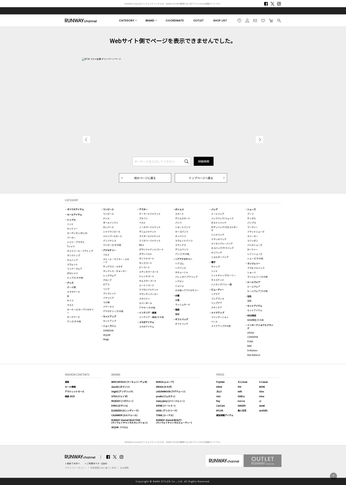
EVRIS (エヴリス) (119, 405)
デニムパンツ (181, 249)
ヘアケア (215, 293)
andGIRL (263, 410)
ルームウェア (253, 281)
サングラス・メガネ (113, 266)
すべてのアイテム (75, 209)
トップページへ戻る (201, 178)
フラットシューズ (255, 231)
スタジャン (144, 298)
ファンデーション (220, 317)
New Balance (253, 354)
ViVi (239, 386)
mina (261, 396)
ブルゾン (143, 218)
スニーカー (252, 236)
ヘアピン (179, 281)
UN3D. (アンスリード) (166, 410)
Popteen (220, 381)
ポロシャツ (72, 273)
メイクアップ (217, 312)
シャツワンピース (111, 231)
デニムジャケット (147, 231)
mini (218, 396)
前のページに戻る (145, 178)
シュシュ (179, 285)
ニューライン (109, 325)
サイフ (70, 300)
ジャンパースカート (112, 236)
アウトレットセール (74, 391)
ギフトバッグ (181, 319)
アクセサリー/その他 (113, 311)
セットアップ (109, 316)
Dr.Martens (252, 350)
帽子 (213, 261)
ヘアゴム (179, 263)
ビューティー (217, 289)
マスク (70, 304)
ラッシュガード (182, 304)
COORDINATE (175, 20)
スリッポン (252, 240)
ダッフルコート (146, 258)
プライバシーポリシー (75, 468)
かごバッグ (216, 252)
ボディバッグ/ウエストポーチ (224, 228)
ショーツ (251, 272)
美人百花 (242, 410)
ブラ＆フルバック (256, 267)
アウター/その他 (147, 307)
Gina (261, 391)
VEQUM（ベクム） (120, 427)
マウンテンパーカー (149, 293)
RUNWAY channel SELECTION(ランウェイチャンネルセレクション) (129, 421)
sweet (262, 405)
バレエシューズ (254, 244)
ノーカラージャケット (150, 227)
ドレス (106, 218)
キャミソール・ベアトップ (80, 250)
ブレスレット (109, 293)
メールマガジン (255, 20)
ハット (214, 270)
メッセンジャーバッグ (222, 243)
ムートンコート (146, 285)
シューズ (251, 209)
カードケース (73, 316)
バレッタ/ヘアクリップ (186, 276)
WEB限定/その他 (255, 319)
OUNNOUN (108, 330)
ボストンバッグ (218, 222)
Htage (106, 339)
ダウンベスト (145, 253)
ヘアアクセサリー (183, 258)
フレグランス (217, 298)
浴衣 (249, 296)
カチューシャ (181, 272)
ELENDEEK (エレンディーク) (125, 410)
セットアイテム (254, 305)
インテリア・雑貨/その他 (151, 317)
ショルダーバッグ (220, 256)
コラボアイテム (146, 322)
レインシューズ (254, 253)
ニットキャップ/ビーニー (223, 275)
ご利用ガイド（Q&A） (97, 463)
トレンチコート (146, 276)
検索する (279, 20)
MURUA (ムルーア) (165, 381)
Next (259, 139)
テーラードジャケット (150, 213)
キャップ (215, 266)
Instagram (279, 4)
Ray (218, 400)
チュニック (72, 259)
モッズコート (145, 262)
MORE (262, 386)
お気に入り (263, 20)
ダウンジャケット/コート (151, 249)
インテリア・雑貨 (147, 312)
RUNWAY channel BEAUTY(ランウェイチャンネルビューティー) (174, 421)
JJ (260, 400)
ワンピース (108, 209)
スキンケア (216, 307)
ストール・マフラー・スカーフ (116, 261)
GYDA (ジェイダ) (119, 396)
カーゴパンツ (181, 231)
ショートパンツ (182, 227)
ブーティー (252, 227)
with (240, 391)
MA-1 (141, 244)
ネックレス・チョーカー (115, 270)
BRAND (150, 20)
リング (106, 288)
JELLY (219, 391)
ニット (70, 223)
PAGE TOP (333, 476)
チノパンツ (180, 236)
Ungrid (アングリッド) (122, 391)
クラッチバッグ (218, 239)
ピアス (106, 284)
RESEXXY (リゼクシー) (122, 400)
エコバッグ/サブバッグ (222, 247)
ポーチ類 (71, 287)
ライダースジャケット (149, 236)
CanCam (220, 405)
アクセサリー (109, 250)
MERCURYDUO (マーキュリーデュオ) (129, 381)
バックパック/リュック (222, 218)
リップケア (216, 302)
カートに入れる (271, 20)
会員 (247, 20)
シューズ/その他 (255, 258)
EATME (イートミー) (165, 405)
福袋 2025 (70, 396)
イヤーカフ (108, 306)
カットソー (72, 228)
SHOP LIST (220, 20)
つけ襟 (106, 302)
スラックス (180, 244)
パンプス (251, 222)
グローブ (107, 279)
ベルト (106, 254)
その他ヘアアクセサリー (187, 290)
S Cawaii (263, 381)
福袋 (177, 309)
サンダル (251, 218)
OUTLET (198, 20)
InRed (219, 386)
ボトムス (179, 209)
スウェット (72, 264)
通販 (67, 381)
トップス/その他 (75, 277)
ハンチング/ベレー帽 (221, 284)
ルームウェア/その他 (257, 290)
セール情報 (70, 386)
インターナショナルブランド (260, 326)
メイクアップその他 (221, 325)
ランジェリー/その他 (257, 276)
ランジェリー (253, 263)
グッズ (70, 282)
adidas (250, 332)
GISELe (241, 396)
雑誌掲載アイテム (224, 415)
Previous (86, 139)
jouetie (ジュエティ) (165, 396)
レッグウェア (109, 275)
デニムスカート (182, 218)
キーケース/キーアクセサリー (80, 311)
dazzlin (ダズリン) (120, 386)
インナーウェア (74, 268)
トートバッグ (217, 213)
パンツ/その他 (182, 253)
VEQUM (106, 334)
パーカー (71, 237)
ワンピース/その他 (112, 244)
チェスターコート (147, 280)
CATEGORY (126, 20)
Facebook (266, 4)
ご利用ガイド (239, 20)
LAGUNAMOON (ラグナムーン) (170, 391)
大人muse (242, 381)
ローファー (252, 249)
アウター (143, 209)
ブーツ (250, 213)
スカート (179, 213)
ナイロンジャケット (148, 289)
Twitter (272, 4)
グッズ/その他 (74, 321)
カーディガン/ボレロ (77, 232)
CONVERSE (252, 336)
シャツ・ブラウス (75, 241)
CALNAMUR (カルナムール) (124, 415)
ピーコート (144, 267)
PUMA (250, 341)
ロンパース (108, 227)
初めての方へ (73, 463)
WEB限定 (251, 315)
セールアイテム (74, 214)
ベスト (142, 222)
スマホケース (73, 291)
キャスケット (217, 279)
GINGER (242, 405)
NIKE (249, 345)
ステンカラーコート (149, 271)
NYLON (219, 410)
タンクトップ (73, 255)
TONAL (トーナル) (164, 415)
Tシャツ (71, 246)
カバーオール (145, 302)
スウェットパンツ (184, 240)
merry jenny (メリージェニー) (170, 400)
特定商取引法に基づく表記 (103, 468)
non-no (241, 400)
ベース (214, 321)
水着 (177, 295)
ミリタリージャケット (150, 240)
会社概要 (124, 468)
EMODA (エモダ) (164, 386)
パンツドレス (109, 240)
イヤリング (108, 297)
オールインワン (110, 222)
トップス (71, 219)
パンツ (178, 222)
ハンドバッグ (217, 234)
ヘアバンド (180, 267)
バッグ (214, 209)
